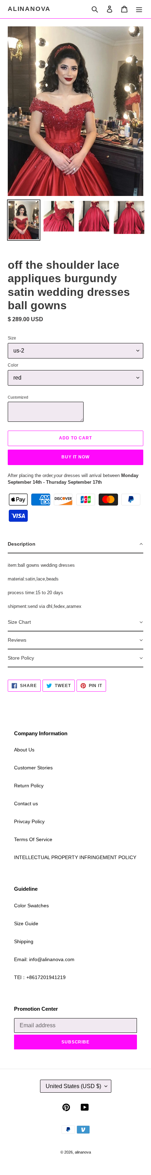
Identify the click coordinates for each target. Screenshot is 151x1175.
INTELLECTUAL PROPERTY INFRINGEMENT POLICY (75, 857)
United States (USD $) (73, 1086)
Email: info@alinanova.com (44, 959)
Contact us (26, 803)
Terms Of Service (33, 839)
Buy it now (75, 457)
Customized (18, 397)
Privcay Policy (29, 821)
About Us (24, 749)
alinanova (29, 8)
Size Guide (26, 923)
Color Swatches (31, 905)
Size (12, 338)
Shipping (23, 941)
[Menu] (139, 9)
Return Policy (29, 785)
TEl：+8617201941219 (40, 977)
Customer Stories (33, 767)
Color (13, 365)
